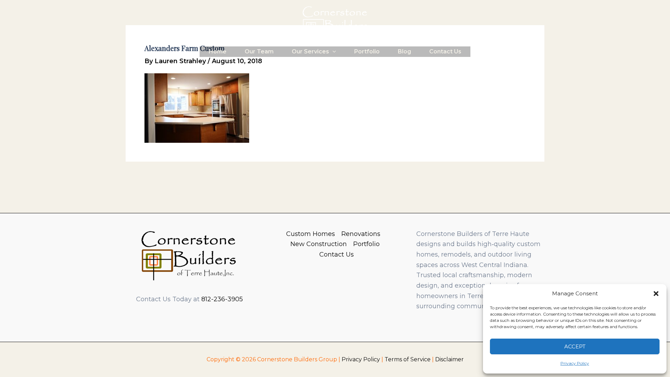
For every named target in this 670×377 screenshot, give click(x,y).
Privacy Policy (574, 363)
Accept (575, 346)
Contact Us (445, 51)
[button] (656, 293)
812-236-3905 (222, 299)
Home (217, 51)
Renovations (360, 234)
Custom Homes (310, 234)
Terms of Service (408, 359)
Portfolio (367, 51)
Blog (404, 51)
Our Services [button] (310, 51)
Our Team (259, 51)
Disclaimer (449, 359)
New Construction (318, 244)
